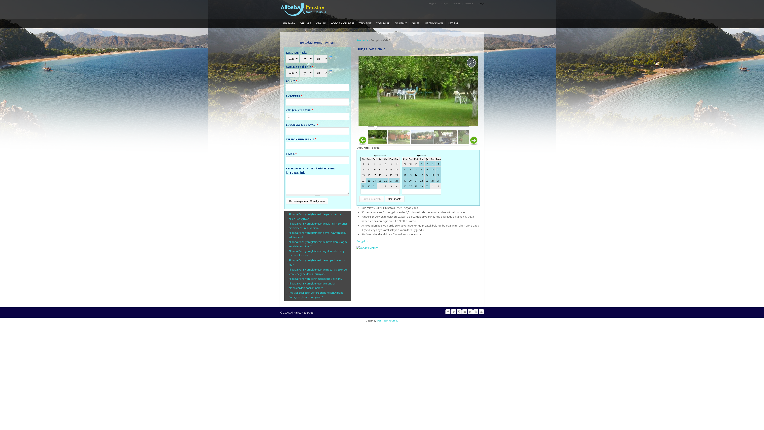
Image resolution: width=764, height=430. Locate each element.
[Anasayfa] (305, 9)
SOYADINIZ (294, 95)
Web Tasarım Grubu (387, 320)
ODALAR (321, 23)
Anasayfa (289, 23)
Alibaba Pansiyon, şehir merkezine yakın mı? (315, 278)
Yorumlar (383, 23)
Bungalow (362, 241)
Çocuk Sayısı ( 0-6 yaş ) (302, 125)
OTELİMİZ (305, 23)
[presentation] (330, 57)
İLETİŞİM (453, 23)
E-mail (291, 154)
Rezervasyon (434, 23)
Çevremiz (401, 23)
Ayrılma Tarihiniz (299, 67)
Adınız (291, 81)
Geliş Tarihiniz (297, 53)
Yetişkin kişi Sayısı (299, 110)
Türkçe (481, 3)
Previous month (372, 198)
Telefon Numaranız (301, 139)
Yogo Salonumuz (342, 23)
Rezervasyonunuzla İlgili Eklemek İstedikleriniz (310, 171)
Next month (394, 198)
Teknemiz (365, 23)
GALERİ (416, 23)
